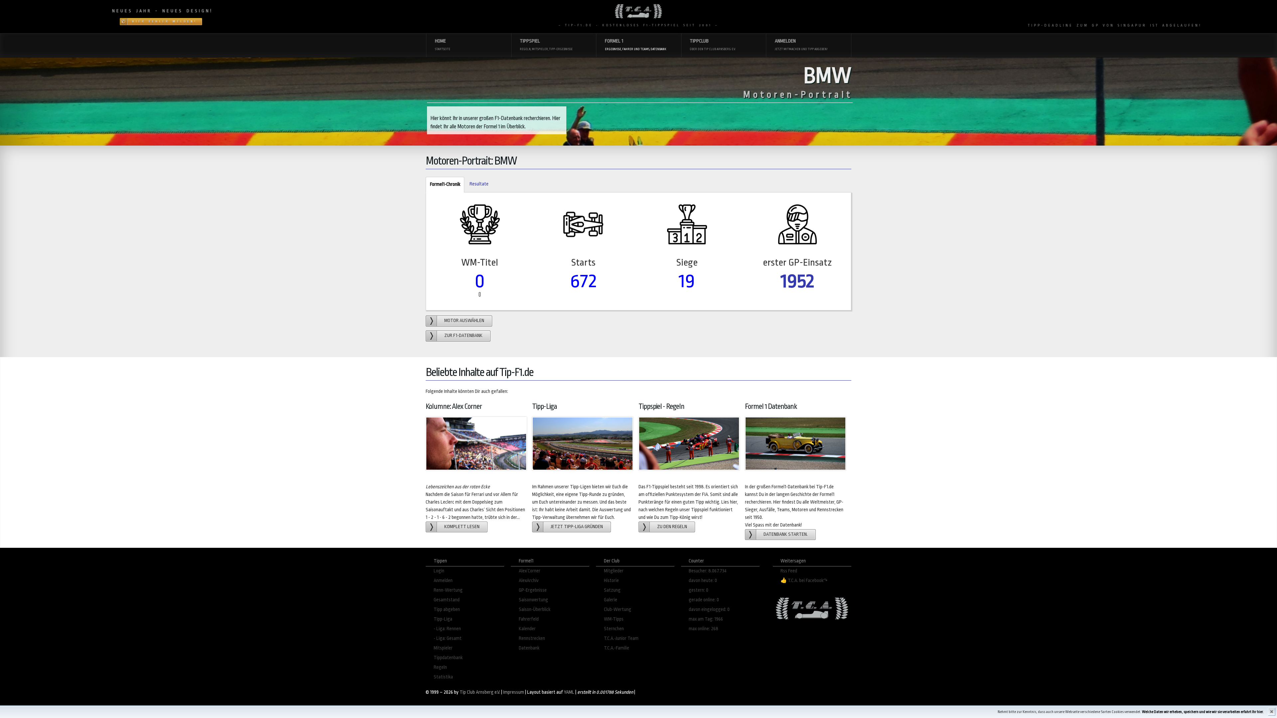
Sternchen (614, 629)
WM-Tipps (614, 619)
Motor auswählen (464, 320)
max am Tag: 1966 (706, 619)
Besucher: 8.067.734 (708, 571)
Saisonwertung (533, 600)
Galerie (610, 600)
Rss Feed (788, 571)
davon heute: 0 (703, 580)
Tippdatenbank (448, 657)
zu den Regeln (672, 527)
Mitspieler (443, 648)
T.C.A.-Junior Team (621, 638)
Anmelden (443, 580)
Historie (611, 580)
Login (439, 571)
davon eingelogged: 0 (709, 609)
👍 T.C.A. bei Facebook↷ (804, 580)
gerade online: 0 (704, 600)
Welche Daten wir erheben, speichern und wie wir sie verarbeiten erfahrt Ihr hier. (1203, 712)
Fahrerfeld (529, 619)
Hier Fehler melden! (164, 21)
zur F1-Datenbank (463, 335)
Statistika (443, 677)
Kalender (527, 629)
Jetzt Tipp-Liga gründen (577, 527)
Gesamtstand (447, 600)
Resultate (479, 184)
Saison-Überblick (534, 609)
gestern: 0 (698, 590)
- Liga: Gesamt (448, 638)
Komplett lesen (462, 527)
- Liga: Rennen (447, 629)
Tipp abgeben (447, 609)
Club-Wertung (617, 609)
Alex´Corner (529, 571)
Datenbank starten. (786, 534)
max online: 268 (703, 629)
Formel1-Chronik (443, 184)
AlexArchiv (529, 580)
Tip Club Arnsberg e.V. (480, 692)
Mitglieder (614, 571)
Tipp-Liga (443, 619)
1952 (797, 281)
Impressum (513, 692)
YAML (569, 692)
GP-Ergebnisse (533, 590)
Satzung (612, 590)
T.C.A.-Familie (616, 648)
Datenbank (529, 648)
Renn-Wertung (448, 590)
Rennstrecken (532, 638)
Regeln (440, 667)
